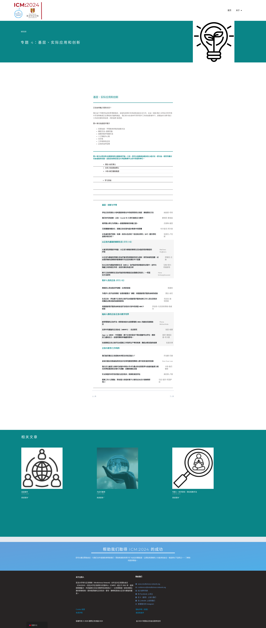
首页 (229, 10)
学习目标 (108, 180)
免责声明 (79, 613)
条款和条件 (140, 613)
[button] (138, 164)
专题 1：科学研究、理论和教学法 (184, 492)
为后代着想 (101, 492)
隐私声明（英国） (142, 609)
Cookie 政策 (80, 609)
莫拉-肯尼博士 (110, 164)
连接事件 (24, 492)
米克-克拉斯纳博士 (112, 168)
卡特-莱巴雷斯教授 (112, 171)
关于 (238, 10)
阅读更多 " (25, 498)
